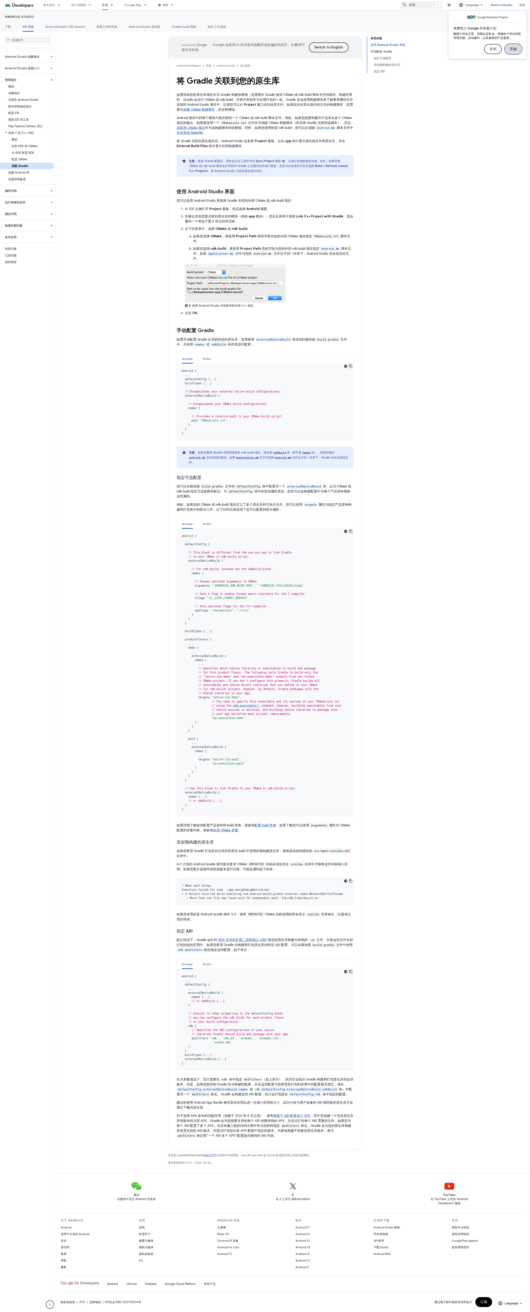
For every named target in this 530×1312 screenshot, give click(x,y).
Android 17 (302, 1227)
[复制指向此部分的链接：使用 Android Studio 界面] (239, 192)
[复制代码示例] (350, 366)
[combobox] (421, 5)
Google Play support (465, 1240)
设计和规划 (78, 5)
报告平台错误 (460, 1227)
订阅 (483, 1302)
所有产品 (210, 1284)
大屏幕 (221, 1227)
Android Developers (189, 65)
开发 (105, 5)
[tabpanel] (265, 402)
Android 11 (302, 1267)
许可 (82, 1302)
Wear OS (223, 1234)
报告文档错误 (460, 1234)
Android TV (224, 1254)
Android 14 (302, 1247)
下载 (8, 27)
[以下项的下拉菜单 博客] (173, 5)
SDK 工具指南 (217, 27)
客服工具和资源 (106, 27)
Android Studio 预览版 (144, 27)
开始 (513, 49)
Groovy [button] (187, 359)
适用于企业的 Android (75, 1234)
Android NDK (382, 1254)
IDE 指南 (28, 27)
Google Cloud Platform (180, 1284)
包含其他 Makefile (190, 133)
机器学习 (145, 1234)
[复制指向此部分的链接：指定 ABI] (197, 931)
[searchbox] (28, 40)
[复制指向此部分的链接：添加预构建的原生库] (218, 842)
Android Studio (502, 5)
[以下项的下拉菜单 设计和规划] (91, 5)
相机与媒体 (146, 1247)
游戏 (142, 1227)
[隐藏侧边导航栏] (50, 1304)
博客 (166, 5)
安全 (63, 1240)
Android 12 (302, 1260)
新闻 (63, 1254)
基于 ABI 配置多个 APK (293, 1116)
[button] (24, 56)
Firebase (151, 1284)
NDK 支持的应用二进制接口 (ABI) (242, 940)
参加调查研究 (460, 1247)
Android (66, 1227)
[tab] (187, 359)
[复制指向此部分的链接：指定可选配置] (205, 477)
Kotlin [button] (207, 359)
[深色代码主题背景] (345, 366)
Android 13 (302, 1254)
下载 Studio (380, 1247)
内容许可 (208, 1155)
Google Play (133, 5)
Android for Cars (228, 1247)
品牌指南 (95, 1302)
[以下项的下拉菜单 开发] (113, 5)
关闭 (492, 49)
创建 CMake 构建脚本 (199, 110)
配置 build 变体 (265, 825)
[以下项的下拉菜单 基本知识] (60, 5)
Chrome (131, 1284)
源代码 (65, 1247)
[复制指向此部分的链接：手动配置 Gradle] (218, 330)
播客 (63, 1267)
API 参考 (378, 1240)
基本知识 (49, 5)
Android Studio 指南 (386, 1227)
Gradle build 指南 (184, 27)
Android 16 (302, 1234)
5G (141, 1260)
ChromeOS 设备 (227, 1240)
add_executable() (246, 705)
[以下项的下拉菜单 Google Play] (147, 5)
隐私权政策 (146, 1254)
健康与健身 (146, 1240)
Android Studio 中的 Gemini (65, 27)
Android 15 (302, 1240)
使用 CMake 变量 (225, 830)
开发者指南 (380, 1234)
